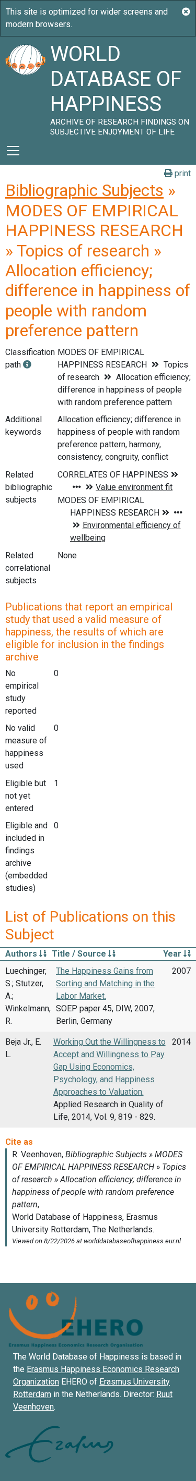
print (181, 173)
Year (173, 954)
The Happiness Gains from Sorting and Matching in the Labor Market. (105, 983)
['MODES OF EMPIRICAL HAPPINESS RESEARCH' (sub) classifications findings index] (27, 365)
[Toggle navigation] (13, 151)
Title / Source (80, 954)
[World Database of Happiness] (25, 86)
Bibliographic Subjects (84, 190)
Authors (22, 954)
